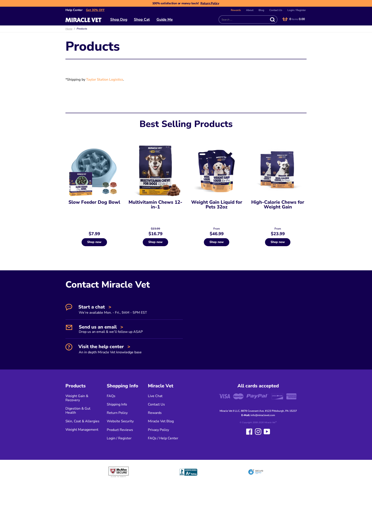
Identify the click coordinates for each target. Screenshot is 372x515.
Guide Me (165, 19)
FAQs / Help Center (163, 438)
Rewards (236, 10)
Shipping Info (117, 404)
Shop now (94, 242)
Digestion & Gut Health (77, 410)
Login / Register (296, 10)
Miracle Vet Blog (161, 421)
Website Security (120, 421)
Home (68, 28)
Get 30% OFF (95, 10)
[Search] (271, 19)
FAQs (111, 396)
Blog (261, 10)
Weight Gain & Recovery (76, 398)
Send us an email (110, 329)
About (249, 10)
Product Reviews (120, 429)
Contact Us (275, 10)
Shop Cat (142, 19)
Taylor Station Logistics (104, 79)
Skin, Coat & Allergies (82, 421)
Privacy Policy (158, 429)
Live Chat (155, 396)
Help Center (73, 10)
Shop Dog (118, 19)
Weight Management (81, 429)
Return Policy (209, 3)
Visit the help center (109, 348)
